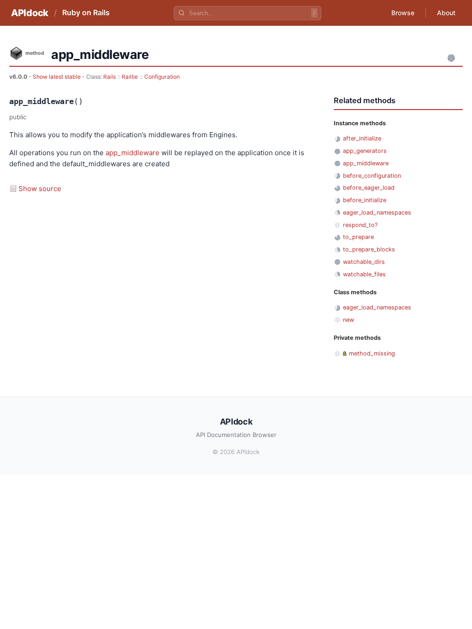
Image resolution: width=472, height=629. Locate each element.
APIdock (29, 12)
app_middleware (132, 152)
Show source (39, 188)
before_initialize (364, 200)
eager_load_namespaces (377, 212)
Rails (109, 76)
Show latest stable (57, 76)
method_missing (372, 353)
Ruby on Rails (86, 12)
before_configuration (372, 175)
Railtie (130, 76)
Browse (402, 13)
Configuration (162, 76)
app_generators (365, 150)
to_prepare (358, 236)
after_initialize (362, 138)
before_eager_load (369, 187)
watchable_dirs (364, 261)
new (348, 319)
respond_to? (360, 224)
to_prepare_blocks (369, 249)
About (446, 13)
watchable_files (364, 274)
